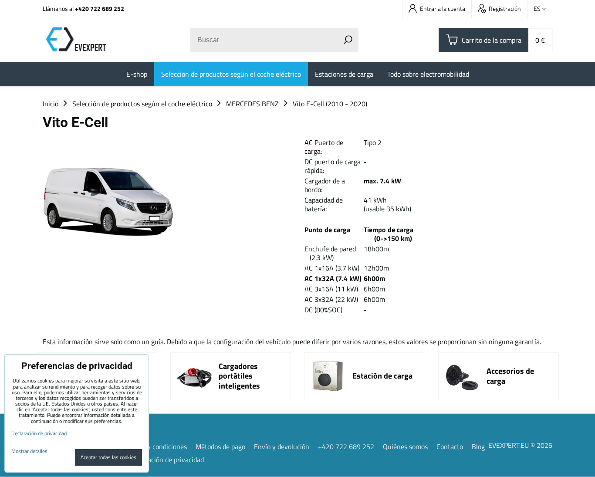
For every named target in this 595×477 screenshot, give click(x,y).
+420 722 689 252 (99, 8)
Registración (505, 8)
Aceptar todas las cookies (108, 457)
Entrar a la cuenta (442, 8)
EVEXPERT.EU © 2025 (520, 445)
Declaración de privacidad (166, 459)
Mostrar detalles (29, 451)
